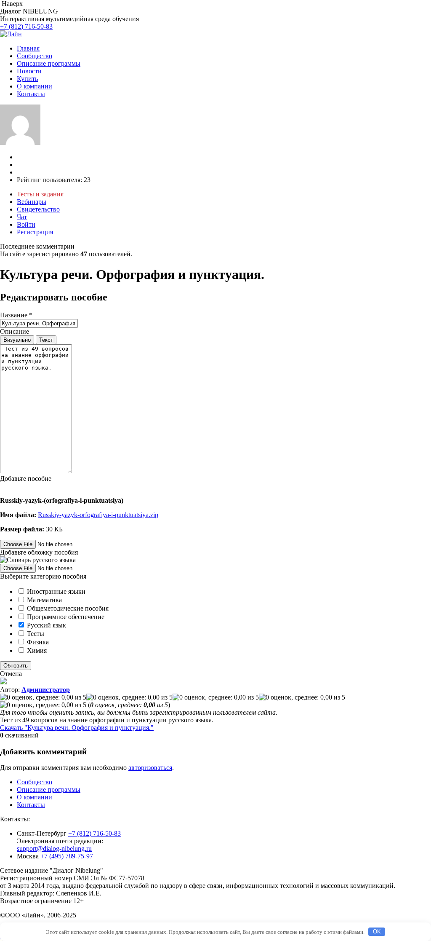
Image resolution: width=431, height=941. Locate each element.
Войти (26, 224)
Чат (22, 216)
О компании (34, 86)
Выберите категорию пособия (43, 576)
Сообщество (34, 55)
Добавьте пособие (25, 478)
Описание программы (48, 63)
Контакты (31, 93)
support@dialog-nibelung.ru (54, 848)
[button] (215, 508)
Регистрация (35, 232)
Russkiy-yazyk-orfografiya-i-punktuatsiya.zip (98, 514)
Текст (46, 340)
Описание (14, 331)
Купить (27, 78)
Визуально (17, 340)
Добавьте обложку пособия (39, 552)
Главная (28, 48)
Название (16, 315)
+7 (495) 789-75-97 (66, 856)
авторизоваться (150, 767)
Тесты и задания (40, 194)
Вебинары (31, 201)
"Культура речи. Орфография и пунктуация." (77, 727)
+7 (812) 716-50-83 (26, 26)
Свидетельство (38, 209)
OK (377, 931)
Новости (29, 71)
